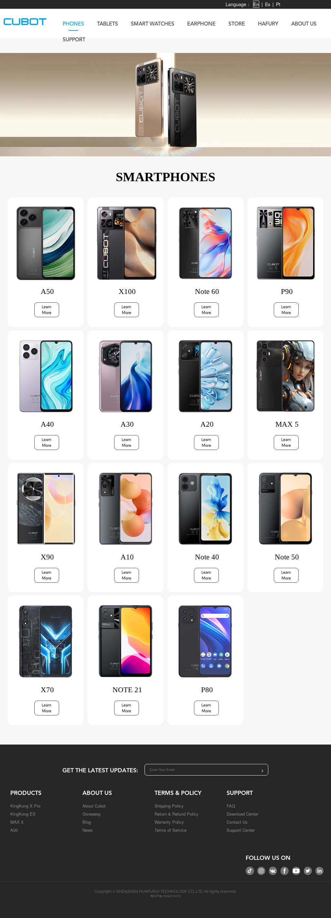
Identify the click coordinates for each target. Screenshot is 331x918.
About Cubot (94, 806)
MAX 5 (16, 822)
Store (237, 24)
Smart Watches (152, 24)
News (87, 830)
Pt (278, 4)
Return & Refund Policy (176, 814)
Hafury (268, 24)
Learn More (46, 310)
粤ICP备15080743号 (165, 896)
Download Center (242, 814)
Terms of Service (171, 830)
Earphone (201, 24)
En (256, 4)
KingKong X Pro (25, 806)
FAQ (231, 806)
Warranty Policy (169, 822)
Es (267, 4)
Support (74, 40)
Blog (86, 822)
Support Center (241, 830)
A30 (14, 830)
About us (303, 24)
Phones (73, 24)
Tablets (107, 24)
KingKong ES (23, 814)
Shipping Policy (169, 806)
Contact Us (237, 822)
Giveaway (91, 814)
